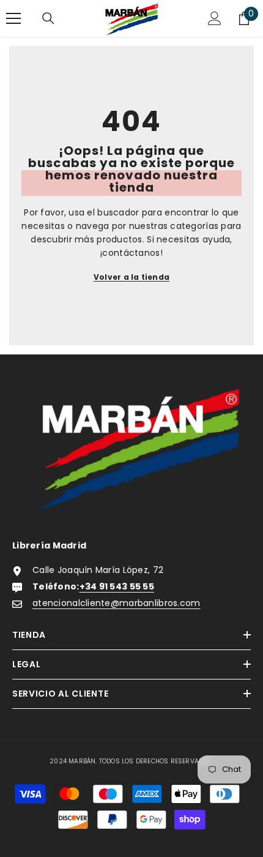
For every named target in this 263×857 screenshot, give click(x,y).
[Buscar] (48, 18)
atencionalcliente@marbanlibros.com (116, 603)
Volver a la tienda (131, 277)
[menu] (13, 18)
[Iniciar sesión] (214, 18)
